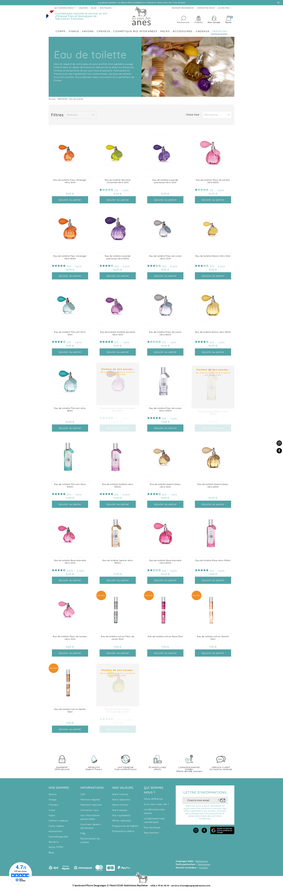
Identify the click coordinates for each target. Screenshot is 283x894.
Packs (52, 815)
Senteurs (54, 841)
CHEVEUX (103, 31)
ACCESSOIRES (183, 31)
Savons (53, 794)
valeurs (83, 8)
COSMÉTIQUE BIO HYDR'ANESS (135, 31)
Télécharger (201, 861)
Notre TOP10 (56, 847)
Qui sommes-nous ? (64, 8)
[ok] (221, 800)
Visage (53, 799)
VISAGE (74, 31)
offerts (157, 768)
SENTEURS (219, 31)
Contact (203, 867)
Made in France (94, 768)
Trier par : (193, 114)
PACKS (165, 31)
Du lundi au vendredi (221, 768)
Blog (51, 852)
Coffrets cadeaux (58, 820)
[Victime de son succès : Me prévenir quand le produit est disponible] (213, 364)
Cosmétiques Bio (58, 836)
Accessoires (55, 831)
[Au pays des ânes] (141, 15)
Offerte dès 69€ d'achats (189, 769)
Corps (52, 810)
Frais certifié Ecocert (125, 768)
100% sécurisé (62, 768)
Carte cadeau (56, 826)
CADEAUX (202, 31)
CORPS (61, 31)
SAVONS (88, 31)
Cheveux (53, 804)
